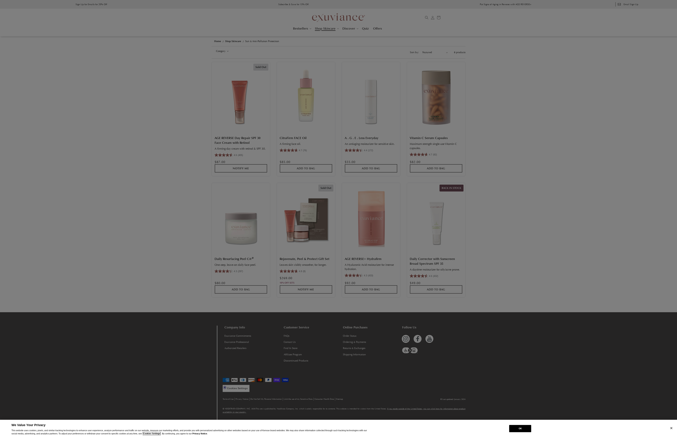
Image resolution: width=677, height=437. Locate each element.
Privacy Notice (199, 433)
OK (520, 428)
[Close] (671, 428)
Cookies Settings (151, 433)
